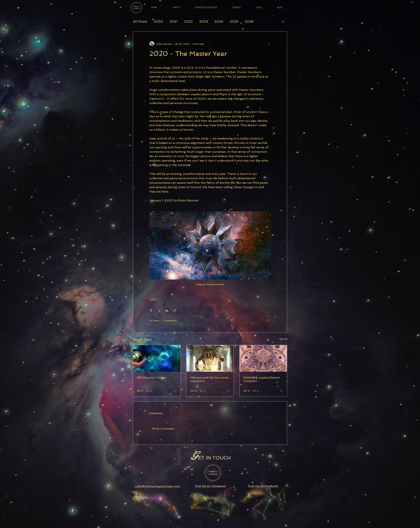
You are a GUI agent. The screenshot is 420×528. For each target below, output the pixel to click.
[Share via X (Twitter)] (158, 310)
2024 (218, 21)
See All (283, 339)
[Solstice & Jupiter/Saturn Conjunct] (263, 358)
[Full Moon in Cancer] (156, 358)
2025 (234, 21)
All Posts (140, 21)
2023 (203, 21)
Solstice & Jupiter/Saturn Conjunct (261, 379)
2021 (174, 21)
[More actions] (269, 44)
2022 (188, 21)
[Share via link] (175, 310)
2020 (158, 21)
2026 (249, 21)
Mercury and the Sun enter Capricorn (209, 379)
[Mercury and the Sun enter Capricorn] (210, 358)
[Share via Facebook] (150, 310)
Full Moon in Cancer (151, 377)
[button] (282, 21)
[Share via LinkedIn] (166, 310)
